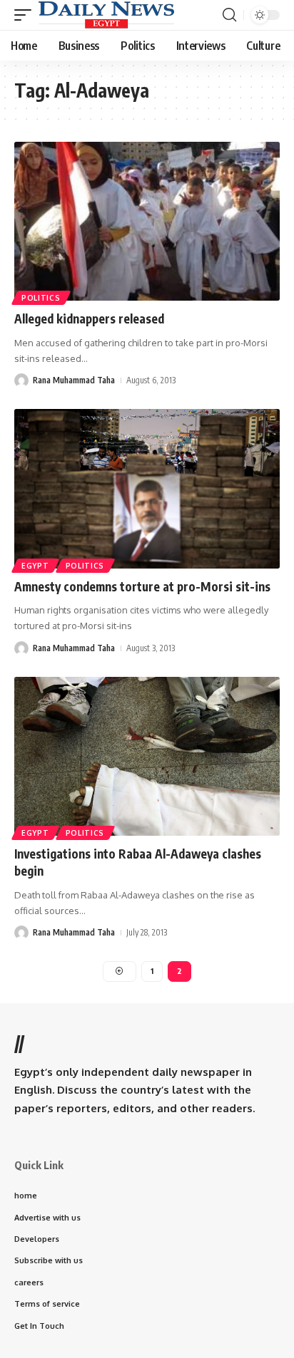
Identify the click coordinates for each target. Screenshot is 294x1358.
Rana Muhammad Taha (74, 380)
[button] (26, 14)
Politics (41, 298)
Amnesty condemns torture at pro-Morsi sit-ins (142, 586)
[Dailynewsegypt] (106, 14)
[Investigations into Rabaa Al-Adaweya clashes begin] (147, 756)
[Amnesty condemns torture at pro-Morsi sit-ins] (147, 488)
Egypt (35, 565)
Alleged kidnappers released (89, 318)
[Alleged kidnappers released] (147, 221)
